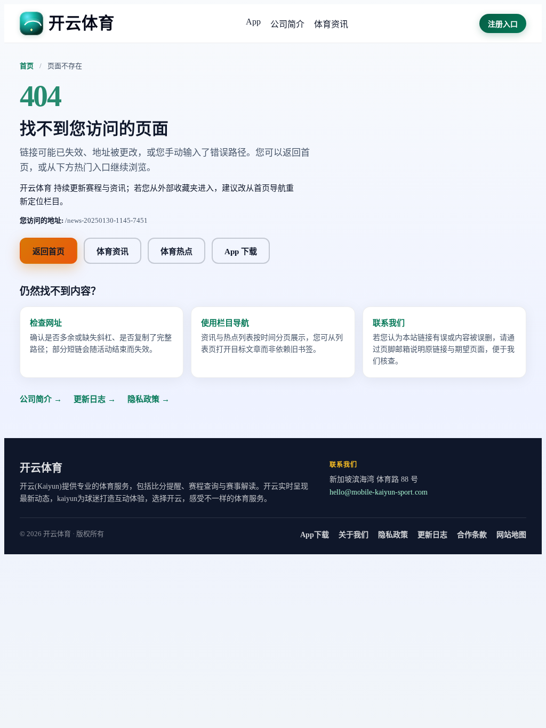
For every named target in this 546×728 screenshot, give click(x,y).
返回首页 (49, 251)
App (253, 21)
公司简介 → (41, 399)
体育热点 (176, 251)
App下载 (314, 535)
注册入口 (503, 24)
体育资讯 (331, 24)
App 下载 (240, 251)
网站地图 (511, 535)
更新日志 (432, 535)
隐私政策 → (148, 399)
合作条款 (472, 535)
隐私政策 (393, 535)
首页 (27, 66)
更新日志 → (95, 399)
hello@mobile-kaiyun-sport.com (379, 492)
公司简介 (287, 24)
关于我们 (353, 535)
